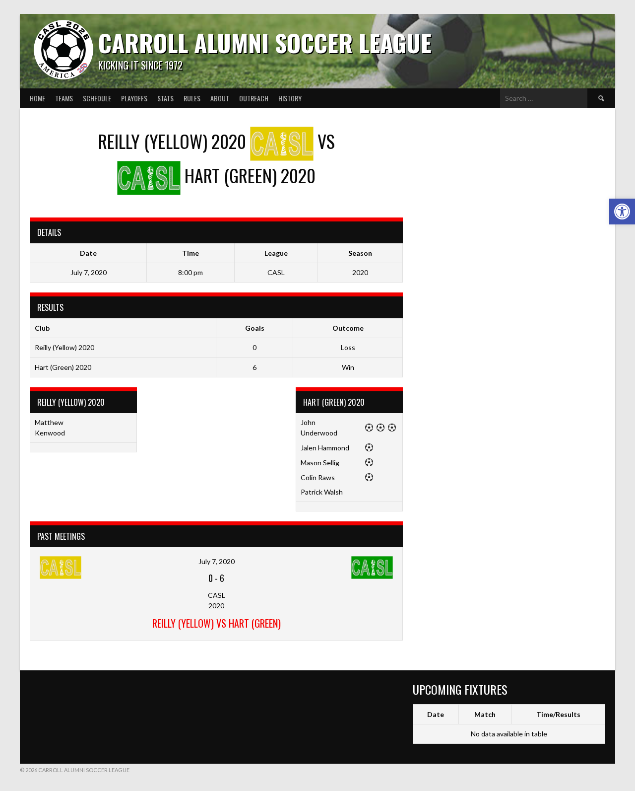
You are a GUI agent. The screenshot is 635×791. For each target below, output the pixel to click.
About (219, 98)
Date (435, 714)
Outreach (253, 98)
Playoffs (134, 98)
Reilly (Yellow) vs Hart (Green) (216, 623)
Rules (192, 98)
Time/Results (558, 714)
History (290, 98)
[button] (622, 211)
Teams (64, 98)
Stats (165, 98)
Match (485, 714)
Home (37, 98)
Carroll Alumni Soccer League (265, 42)
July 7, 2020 (216, 561)
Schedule (97, 98)
